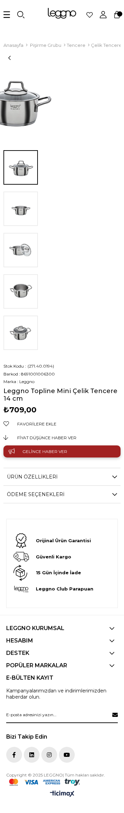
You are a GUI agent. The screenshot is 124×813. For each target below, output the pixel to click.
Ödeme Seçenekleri (35, 494)
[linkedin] (32, 755)
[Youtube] (67, 755)
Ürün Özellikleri (32, 477)
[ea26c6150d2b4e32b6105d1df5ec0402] (44, 782)
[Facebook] (14, 755)
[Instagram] (49, 755)
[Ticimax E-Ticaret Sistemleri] (62, 794)
